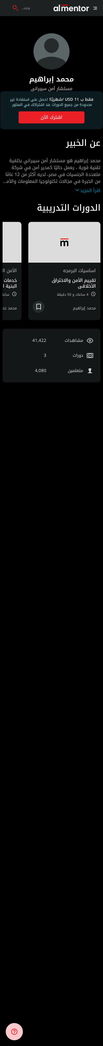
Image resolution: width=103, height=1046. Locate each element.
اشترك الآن (51, 117)
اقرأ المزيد (90, 190)
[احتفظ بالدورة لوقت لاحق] (38, 307)
